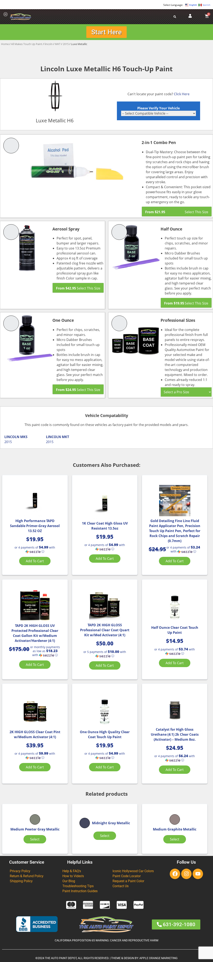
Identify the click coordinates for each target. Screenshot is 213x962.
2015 (66, 44)
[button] (35, 549)
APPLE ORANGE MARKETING (158, 958)
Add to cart (35, 561)
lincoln (49, 44)
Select (35, 839)
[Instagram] (186, 874)
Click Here (181, 94)
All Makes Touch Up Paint (26, 44)
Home (5, 44)
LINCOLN (11, 437)
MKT (58, 44)
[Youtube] (198, 874)
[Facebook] (175, 874)
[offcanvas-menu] (5, 14)
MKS (23, 437)
